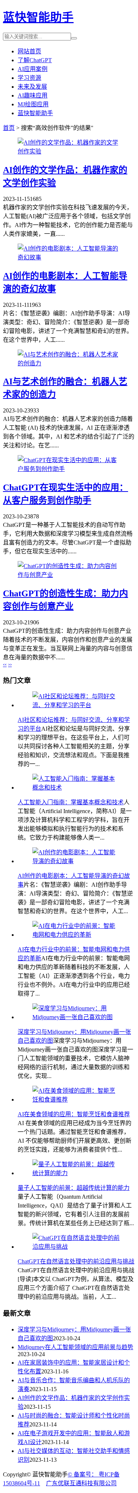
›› (10, 664)
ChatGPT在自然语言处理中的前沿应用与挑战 (76, 1261)
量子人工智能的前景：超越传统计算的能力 (74, 1188)
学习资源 (29, 78)
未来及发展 (32, 87)
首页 (9, 128)
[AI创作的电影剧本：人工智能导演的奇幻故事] (69, 257)
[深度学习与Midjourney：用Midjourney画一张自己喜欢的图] (76, 1017)
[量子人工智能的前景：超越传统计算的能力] (76, 1173)
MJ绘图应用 (33, 104)
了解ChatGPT (35, 60)
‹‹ (5, 664)
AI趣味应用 (32, 95)
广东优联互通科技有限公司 (81, 1483)
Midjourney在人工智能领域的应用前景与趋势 (75, 1347)
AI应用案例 (32, 69)
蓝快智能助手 (38, 17)
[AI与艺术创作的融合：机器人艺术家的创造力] (69, 363)
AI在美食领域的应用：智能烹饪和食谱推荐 (74, 1114)
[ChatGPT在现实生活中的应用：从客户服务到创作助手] (69, 469)
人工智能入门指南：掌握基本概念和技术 (71, 802)
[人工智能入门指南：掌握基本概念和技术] (76, 787)
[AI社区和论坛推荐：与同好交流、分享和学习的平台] (76, 705)
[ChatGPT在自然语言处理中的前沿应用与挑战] (76, 1247)
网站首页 (29, 51)
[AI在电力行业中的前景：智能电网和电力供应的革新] (76, 935)
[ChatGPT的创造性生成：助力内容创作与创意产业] (69, 575)
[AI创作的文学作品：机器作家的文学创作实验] (69, 151)
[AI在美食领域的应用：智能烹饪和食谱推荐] (76, 1099)
